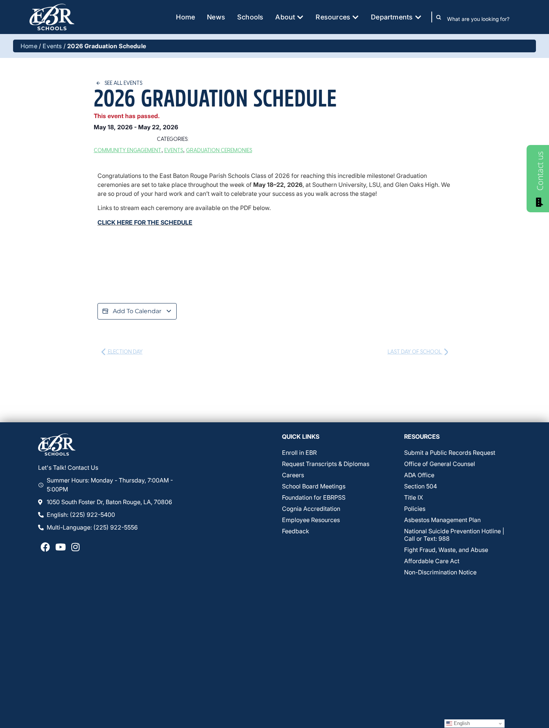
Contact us (540, 171)
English (461, 723)
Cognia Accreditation (311, 508)
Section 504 (420, 486)
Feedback (295, 531)
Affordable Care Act (431, 561)
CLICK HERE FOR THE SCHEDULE (144, 222)
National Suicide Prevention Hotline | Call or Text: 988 (454, 534)
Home (29, 46)
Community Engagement (127, 150)
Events (52, 46)
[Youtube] (60, 546)
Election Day (125, 351)
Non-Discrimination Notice (440, 572)
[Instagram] (75, 546)
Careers (293, 475)
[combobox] (483, 18)
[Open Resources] (355, 17)
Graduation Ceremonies (219, 150)
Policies (414, 508)
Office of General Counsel (439, 464)
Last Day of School (415, 351)
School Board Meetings (313, 486)
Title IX (413, 497)
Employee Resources (311, 520)
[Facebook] (45, 546)
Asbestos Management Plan (442, 520)
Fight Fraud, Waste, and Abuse (446, 549)
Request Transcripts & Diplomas (325, 464)
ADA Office (419, 475)
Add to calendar (137, 311)
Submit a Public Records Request (449, 452)
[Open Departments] (418, 17)
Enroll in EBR (299, 452)
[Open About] (300, 17)
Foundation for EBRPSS (313, 497)
